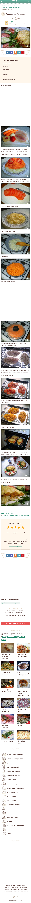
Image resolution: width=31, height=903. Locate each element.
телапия (23, 515)
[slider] (15, 527)
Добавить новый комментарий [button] (15, 623)
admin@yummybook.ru (15, 546)
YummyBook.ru (15, 1)
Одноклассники (15, 52)
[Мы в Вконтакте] (14, 897)
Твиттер (19, 52)
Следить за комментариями (11, 603)
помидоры (11, 515)
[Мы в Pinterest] (17, 897)
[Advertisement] (15, 105)
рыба (16, 515)
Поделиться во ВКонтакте (8, 52)
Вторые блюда (15, 512)
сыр (19, 515)
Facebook (11, 52)
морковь (6, 515)
